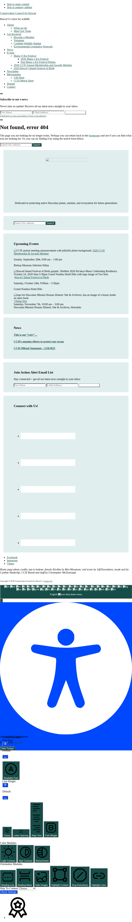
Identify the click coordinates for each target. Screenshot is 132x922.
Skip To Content (9, 888)
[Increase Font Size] (5, 744)
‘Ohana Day (20, 301)
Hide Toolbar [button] (7, 748)
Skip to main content (18, 4)
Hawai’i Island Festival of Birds (31, 277)
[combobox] (66, 592)
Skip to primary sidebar (19, 7)
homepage (94, 135)
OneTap (18, 742)
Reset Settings (8, 892)
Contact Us (48, 581)
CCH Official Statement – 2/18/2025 (34, 348)
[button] (1, 600)
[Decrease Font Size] (5, 756)
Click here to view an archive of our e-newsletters (23, 116)
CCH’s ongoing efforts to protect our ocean (39, 341)
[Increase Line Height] (5, 785)
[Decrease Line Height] (5, 797)
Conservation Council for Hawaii (18, 13)
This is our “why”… (25, 334)
